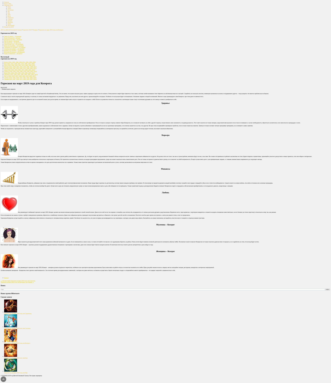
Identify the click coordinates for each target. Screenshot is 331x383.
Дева (9, 14)
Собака (20, 77)
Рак (9, 11)
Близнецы (10, 10)
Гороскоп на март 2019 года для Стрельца (18, 280)
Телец (9, 8)
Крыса (20, 62)
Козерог (10, 20)
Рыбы (9, 24)
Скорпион (11, 17)
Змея (19, 70)
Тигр (19, 65)
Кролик (20, 66)
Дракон (20, 68)
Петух (20, 76)
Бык (19, 63)
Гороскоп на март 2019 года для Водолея (17, 282)
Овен (9, 6)
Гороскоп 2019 (8, 5)
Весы (9, 16)
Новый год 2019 (9, 27)
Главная (6, 2)
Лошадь (20, 71)
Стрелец (10, 19)
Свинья (20, 79)
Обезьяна (21, 74)
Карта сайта (7, 3)
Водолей (10, 22)
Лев (9, 13)
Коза (19, 73)
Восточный (11, 25)
